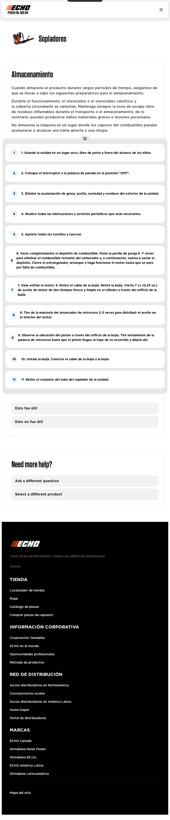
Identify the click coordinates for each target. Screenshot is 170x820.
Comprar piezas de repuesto (31, 615)
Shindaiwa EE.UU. (23, 757)
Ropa (14, 598)
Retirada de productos (27, 662)
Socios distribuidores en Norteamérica (39, 685)
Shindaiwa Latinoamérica (29, 773)
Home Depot (19, 710)
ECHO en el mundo (24, 646)
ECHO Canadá (20, 741)
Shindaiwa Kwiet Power (28, 749)
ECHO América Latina (26, 765)
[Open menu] (161, 9)
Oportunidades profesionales (32, 654)
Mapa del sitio (20, 793)
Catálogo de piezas (24, 607)
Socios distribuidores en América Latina (40, 701)
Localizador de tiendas (27, 590)
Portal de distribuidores (28, 718)
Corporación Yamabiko (27, 638)
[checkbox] (85, 408)
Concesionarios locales (27, 693)
